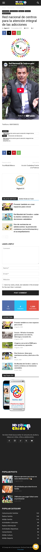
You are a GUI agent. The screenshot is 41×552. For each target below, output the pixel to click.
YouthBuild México (8, 165)
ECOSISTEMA (8, 317)
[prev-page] (3, 237)
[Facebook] (4, 33)
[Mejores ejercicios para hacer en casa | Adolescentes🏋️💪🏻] (7, 479)
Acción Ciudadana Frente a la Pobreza (30, 167)
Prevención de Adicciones (15, 136)
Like (8, 301)
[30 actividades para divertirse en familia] (7, 489)
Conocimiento (20, 8)
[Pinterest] (14, 33)
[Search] (38, 3)
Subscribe (33, 301)
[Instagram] (15, 441)
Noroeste (27, 11)
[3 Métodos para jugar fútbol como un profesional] (7, 499)
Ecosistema (11, 8)
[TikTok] (20, 441)
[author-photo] (20, 185)
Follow (20, 301)
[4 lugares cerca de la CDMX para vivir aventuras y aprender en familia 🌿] (7, 345)
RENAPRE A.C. (7, 141)
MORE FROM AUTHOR (26, 199)
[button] (3, 3)
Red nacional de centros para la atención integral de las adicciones (18, 133)
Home (4, 8)
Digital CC (6, 28)
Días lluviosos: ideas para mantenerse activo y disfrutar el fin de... (26, 355)
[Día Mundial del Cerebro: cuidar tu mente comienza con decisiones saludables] (7, 216)
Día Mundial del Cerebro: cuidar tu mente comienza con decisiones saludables (26, 216)
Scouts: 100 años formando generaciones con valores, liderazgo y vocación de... (24, 335)
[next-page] (6, 237)
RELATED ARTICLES (10, 199)
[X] (9, 33)
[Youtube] (32, 441)
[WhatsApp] (19, 33)
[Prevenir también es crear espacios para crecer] (7, 206)
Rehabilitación (6, 13)
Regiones (21, 11)
